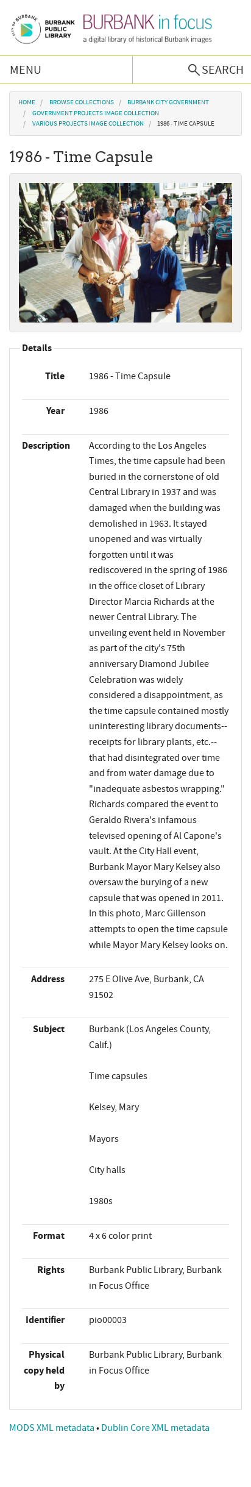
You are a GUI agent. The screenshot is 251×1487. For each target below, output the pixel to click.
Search (223, 70)
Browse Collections (81, 102)
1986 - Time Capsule (185, 123)
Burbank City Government (168, 102)
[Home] (111, 27)
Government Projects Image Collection (95, 113)
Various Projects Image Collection (88, 123)
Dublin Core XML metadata (155, 1428)
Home (26, 102)
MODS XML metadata (52, 1428)
